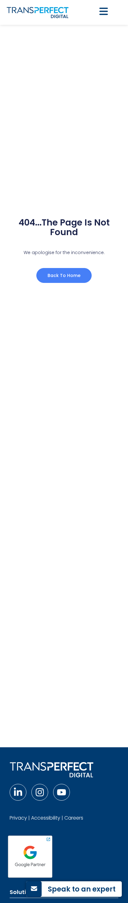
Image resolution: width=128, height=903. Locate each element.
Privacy (18, 817)
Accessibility (45, 817)
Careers (73, 817)
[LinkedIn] (18, 792)
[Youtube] (61, 792)
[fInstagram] (39, 792)
